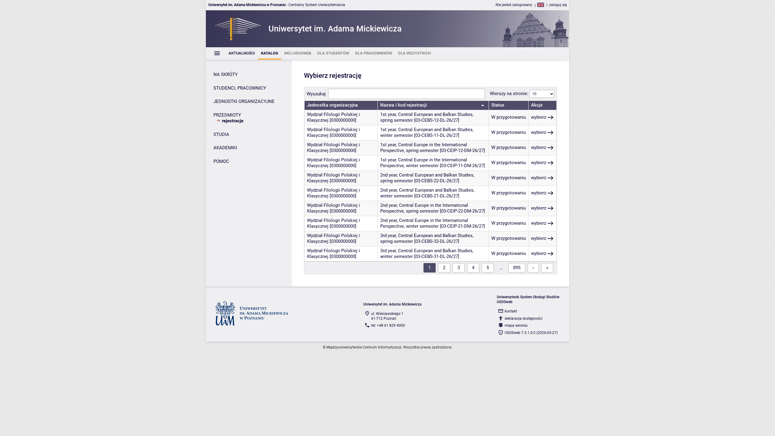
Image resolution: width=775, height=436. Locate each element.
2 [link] (444, 267)
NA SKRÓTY (225, 74)
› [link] (533, 267)
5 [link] (487, 267)
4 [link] (473, 267)
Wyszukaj (316, 94)
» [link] (547, 267)
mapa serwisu (516, 325)
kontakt (511, 311)
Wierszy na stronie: (509, 93)
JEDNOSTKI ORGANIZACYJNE (244, 101)
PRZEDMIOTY (227, 115)
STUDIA (221, 134)
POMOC (221, 161)
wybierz (538, 117)
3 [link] (458, 267)
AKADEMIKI (225, 147)
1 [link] (429, 267)
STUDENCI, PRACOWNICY (239, 88)
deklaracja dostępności (523, 318)
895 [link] (516, 267)
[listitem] (242, 53)
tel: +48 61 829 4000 (388, 325)
